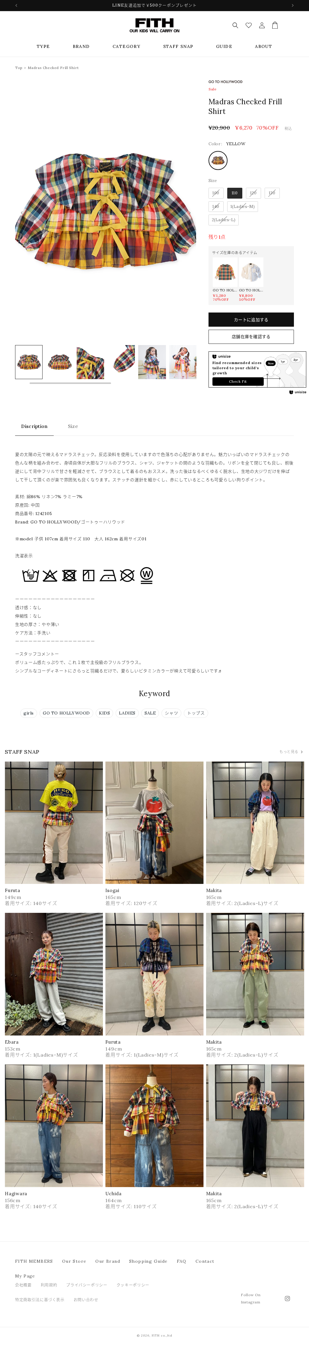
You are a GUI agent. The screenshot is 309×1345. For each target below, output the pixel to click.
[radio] (218, 160)
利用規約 (49, 1284)
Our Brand (107, 1261)
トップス (196, 713)
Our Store (74, 1261)
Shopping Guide (148, 1261)
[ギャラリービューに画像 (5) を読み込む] (121, 362)
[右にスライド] (189, 212)
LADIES (127, 713)
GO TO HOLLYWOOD (66, 713)
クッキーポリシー (132, 1284)
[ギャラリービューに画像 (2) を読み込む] (29, 362)
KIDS (104, 713)
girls (29, 713)
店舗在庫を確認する (251, 336)
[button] (43, 46)
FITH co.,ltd (162, 1335)
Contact (205, 1261)
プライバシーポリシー (86, 1284)
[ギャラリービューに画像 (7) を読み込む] (183, 362)
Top (19, 67)
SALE (150, 713)
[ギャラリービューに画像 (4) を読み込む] (90, 362)
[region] (105, 365)
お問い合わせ (86, 1299)
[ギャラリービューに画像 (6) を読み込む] (152, 362)
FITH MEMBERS (34, 1261)
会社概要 (23, 1284)
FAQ (181, 1261)
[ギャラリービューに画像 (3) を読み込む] (59, 362)
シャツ (171, 713)
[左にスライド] (21, 212)
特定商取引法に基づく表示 (40, 1299)
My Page (25, 1276)
